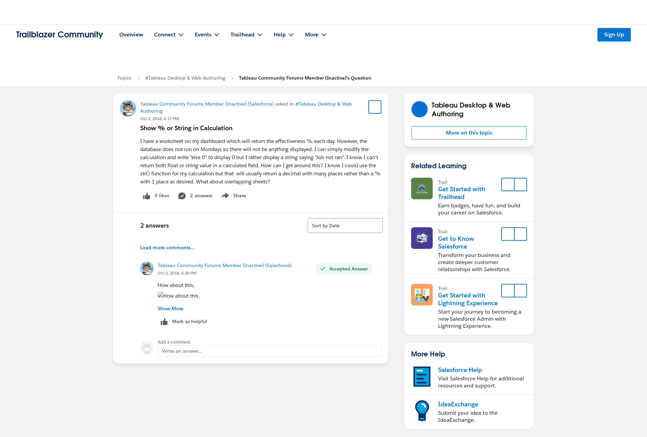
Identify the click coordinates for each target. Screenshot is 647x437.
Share (232, 197)
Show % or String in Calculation (186, 128)
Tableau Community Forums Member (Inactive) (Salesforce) (207, 104)
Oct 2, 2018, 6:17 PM (159, 118)
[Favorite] (375, 107)
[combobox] (345, 225)
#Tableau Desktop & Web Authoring (185, 78)
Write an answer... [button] (182, 351)
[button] (469, 133)
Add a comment (174, 342)
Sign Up (614, 34)
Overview (131, 34)
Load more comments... (167, 247)
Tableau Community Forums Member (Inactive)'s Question (305, 78)
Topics (124, 78)
